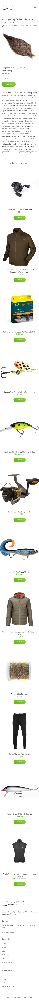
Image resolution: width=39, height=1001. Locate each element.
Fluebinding (14, 68)
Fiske (3, 951)
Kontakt (4, 979)
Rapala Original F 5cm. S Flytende (19, 814)
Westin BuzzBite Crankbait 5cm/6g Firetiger (20, 452)
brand (4, 947)
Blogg (4, 975)
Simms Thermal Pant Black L (19, 754)
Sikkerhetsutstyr (7, 962)
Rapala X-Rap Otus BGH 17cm (19, 572)
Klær (3, 958)
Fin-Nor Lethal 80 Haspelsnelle (19, 512)
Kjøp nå (9, 84)
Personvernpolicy (8, 986)
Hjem (3, 26)
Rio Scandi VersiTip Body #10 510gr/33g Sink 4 (19, 332)
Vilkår (3, 983)
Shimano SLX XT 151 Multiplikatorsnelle (19, 210)
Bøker (4, 944)
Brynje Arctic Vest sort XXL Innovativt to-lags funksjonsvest (19, 875)
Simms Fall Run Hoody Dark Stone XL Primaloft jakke (19, 633)
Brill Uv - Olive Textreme (19, 694)
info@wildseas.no (8, 932)
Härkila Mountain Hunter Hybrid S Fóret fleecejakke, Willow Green (19, 271)
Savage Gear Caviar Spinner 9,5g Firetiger (19, 392)
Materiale (22, 68)
